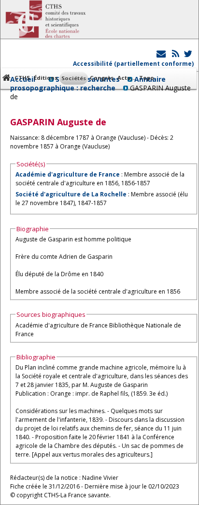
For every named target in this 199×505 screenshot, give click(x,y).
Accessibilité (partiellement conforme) (133, 63)
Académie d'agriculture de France (67, 174)
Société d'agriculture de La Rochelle (71, 194)
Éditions (45, 77)
